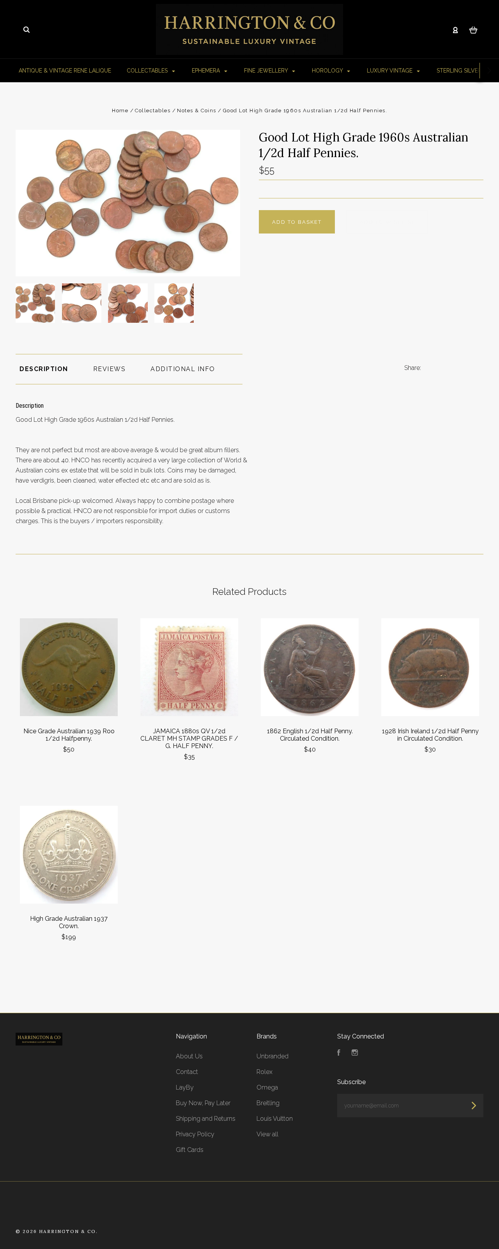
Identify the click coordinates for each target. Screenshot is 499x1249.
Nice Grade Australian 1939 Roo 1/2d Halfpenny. (69, 734)
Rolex (265, 1072)
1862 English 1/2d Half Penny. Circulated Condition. (310, 734)
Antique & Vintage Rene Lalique (65, 70)
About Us (189, 1056)
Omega (267, 1087)
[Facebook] (338, 1053)
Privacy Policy (195, 1134)
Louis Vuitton (275, 1118)
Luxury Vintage (390, 70)
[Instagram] (355, 1053)
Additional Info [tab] (182, 369)
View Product (69, 667)
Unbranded (272, 1056)
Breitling (268, 1103)
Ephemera (206, 70)
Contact (187, 1072)
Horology (328, 70)
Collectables (148, 70)
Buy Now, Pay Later (203, 1103)
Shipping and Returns (205, 1118)
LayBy (185, 1087)
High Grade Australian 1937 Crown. (69, 922)
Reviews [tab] (109, 369)
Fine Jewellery (266, 70)
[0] (473, 30)
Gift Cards (189, 1149)
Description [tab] (43, 369)
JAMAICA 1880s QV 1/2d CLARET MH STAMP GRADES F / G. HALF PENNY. (189, 738)
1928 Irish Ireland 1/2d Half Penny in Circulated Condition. (430, 734)
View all (267, 1134)
